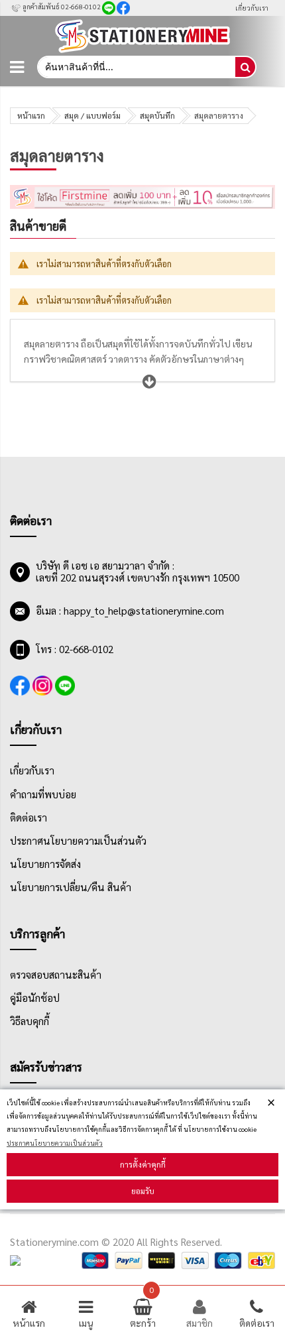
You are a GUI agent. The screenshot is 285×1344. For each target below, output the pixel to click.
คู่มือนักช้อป (35, 998)
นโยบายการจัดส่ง (45, 864)
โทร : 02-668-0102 (74, 649)
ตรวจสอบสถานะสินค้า (55, 974)
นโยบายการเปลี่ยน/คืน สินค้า (70, 887)
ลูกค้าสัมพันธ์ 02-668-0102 (61, 6)
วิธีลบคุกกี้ (29, 1021)
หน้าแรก (31, 115)
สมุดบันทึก (157, 115)
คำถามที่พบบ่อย (43, 794)
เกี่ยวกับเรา (251, 7)
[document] (142, 1149)
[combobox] (135, 67)
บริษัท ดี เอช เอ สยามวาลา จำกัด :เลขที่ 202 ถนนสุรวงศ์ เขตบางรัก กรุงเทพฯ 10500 (137, 571)
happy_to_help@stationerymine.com (144, 610)
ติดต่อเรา (28, 817)
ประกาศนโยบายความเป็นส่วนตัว (55, 1142)
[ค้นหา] (245, 67)
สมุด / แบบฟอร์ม (92, 115)
